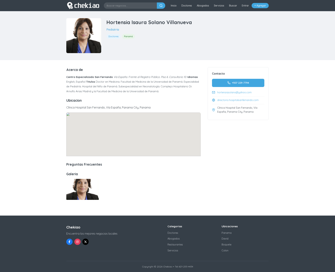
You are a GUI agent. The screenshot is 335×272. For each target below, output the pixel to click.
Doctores (186, 5)
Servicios (219, 5)
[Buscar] (161, 5)
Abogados (203, 5)
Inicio (174, 5)
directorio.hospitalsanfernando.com (238, 100)
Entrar (245, 5)
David (225, 238)
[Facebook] (69, 242)
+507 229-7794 (240, 82)
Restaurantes (175, 244)
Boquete (226, 244)
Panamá (128, 36)
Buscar (233, 5)
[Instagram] (77, 242)
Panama (227, 232)
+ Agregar (260, 5)
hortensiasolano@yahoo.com (234, 92)
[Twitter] (85, 242)
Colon (225, 250)
